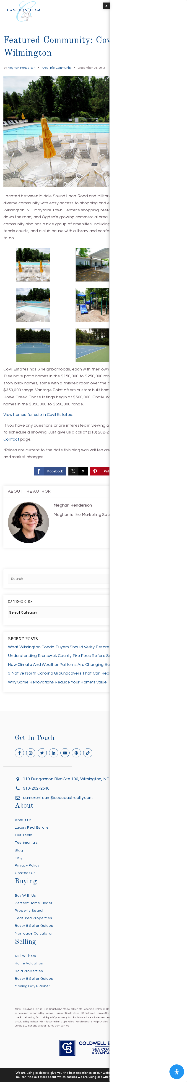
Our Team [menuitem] (23, 835)
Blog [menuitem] (19, 850)
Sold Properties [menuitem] (29, 971)
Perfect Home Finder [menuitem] (33, 903)
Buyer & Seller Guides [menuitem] (34, 925)
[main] (93, 355)
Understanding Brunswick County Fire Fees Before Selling (63, 656)
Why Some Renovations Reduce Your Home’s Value (57, 682)
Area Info (48, 67)
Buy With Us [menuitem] (25, 895)
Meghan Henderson (21, 67)
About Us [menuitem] (23, 820)
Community (63, 67)
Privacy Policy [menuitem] (27, 865)
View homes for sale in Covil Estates (37, 414)
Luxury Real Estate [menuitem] (32, 827)
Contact (11, 439)
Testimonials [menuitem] (26, 842)
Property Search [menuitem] (30, 910)
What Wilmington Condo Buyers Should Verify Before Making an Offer (74, 647)
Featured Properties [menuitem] (33, 918)
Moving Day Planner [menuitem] (32, 986)
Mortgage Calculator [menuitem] (34, 933)
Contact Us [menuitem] (25, 873)
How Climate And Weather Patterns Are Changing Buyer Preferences (74, 664)
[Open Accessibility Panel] (177, 1072)
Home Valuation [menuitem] (29, 963)
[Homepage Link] (24, 11)
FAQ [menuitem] (19, 858)
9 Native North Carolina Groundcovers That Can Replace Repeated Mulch (79, 673)
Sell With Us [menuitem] (25, 956)
